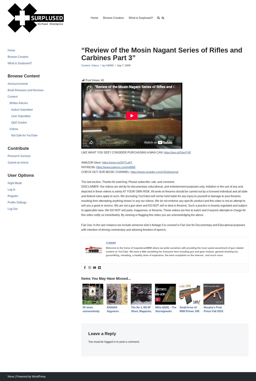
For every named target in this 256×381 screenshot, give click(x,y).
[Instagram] (89, 268)
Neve (11, 376)
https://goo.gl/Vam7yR (177, 152)
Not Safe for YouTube (24, 135)
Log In (11, 189)
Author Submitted (22, 109)
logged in (110, 341)
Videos (13, 129)
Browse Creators (113, 17)
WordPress (39, 376)
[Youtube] (94, 268)
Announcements (18, 83)
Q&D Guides (19, 122)
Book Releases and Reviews (26, 90)
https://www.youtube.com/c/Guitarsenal (154, 171)
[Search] (163, 18)
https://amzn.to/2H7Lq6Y (117, 162)
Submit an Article (18, 162)
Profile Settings (17, 202)
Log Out (12, 208)
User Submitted (20, 116)
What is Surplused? (141, 17)
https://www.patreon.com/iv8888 (115, 167)
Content (12, 96)
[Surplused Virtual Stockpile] (36, 18)
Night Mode (15, 183)
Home (94, 17)
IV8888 (110, 65)
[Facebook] (84, 268)
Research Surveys (19, 155)
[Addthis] (99, 268)
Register (13, 196)
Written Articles (18, 103)
